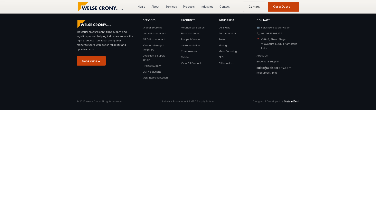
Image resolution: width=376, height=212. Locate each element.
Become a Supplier (268, 61)
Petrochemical (227, 33)
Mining (223, 45)
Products (189, 6)
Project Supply (152, 65)
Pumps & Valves (191, 39)
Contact (225, 6)
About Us (262, 55)
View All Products (191, 63)
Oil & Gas (224, 27)
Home (141, 6)
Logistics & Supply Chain (154, 57)
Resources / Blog (267, 72)
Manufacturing (228, 51)
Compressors (189, 51)
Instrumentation (190, 45)
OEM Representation (155, 77)
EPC (221, 57)
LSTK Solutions (152, 71)
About (155, 6)
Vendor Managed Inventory (153, 47)
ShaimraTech (291, 101)
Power (223, 39)
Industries (207, 6)
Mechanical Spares (193, 27)
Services (171, 6)
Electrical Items (190, 33)
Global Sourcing (153, 27)
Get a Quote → (283, 6)
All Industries (226, 63)
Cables (185, 57)
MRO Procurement (154, 39)
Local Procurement (154, 33)
